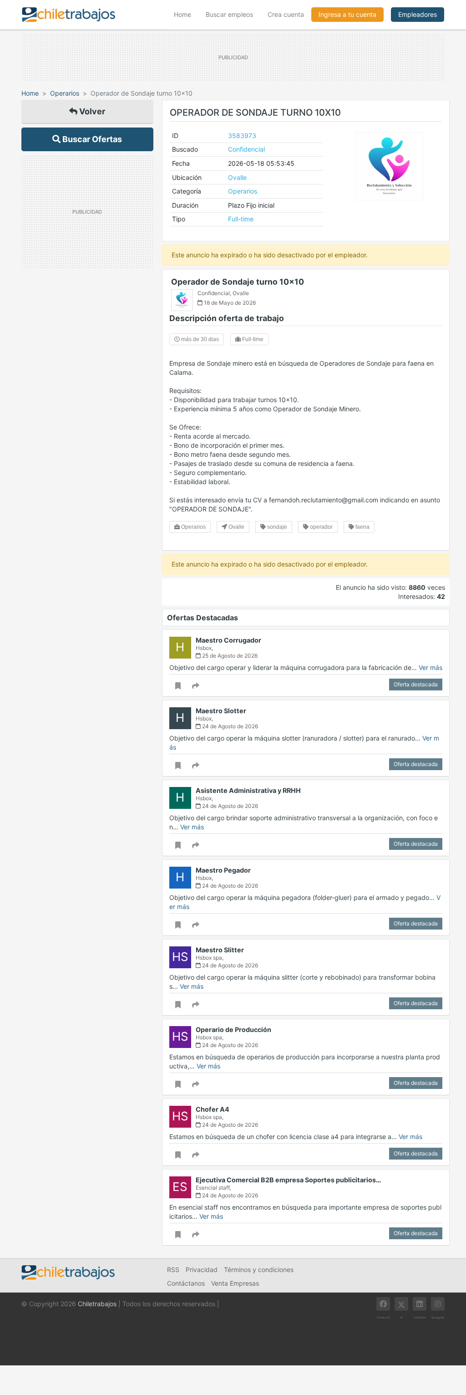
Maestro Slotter (221, 711)
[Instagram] (438, 1304)
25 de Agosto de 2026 (229, 655)
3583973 (242, 135)
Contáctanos (186, 1283)
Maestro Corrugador (228, 640)
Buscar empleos (229, 14)
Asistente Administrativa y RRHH (248, 790)
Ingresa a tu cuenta (347, 14)
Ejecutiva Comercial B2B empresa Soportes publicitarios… (288, 1180)
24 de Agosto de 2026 (229, 726)
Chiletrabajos (97, 1304)
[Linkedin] (419, 1304)
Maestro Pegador (223, 870)
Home (186, 14)
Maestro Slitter (220, 950)
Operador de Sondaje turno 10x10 (237, 281)
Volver (91, 111)
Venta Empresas (235, 1283)
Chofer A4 (212, 1109)
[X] (401, 1304)
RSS (173, 1269)
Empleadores (417, 14)
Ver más (430, 667)
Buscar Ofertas (91, 139)
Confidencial (246, 149)
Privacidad (202, 1269)
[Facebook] (383, 1304)
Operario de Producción (233, 1029)
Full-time (240, 219)
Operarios (64, 93)
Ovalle (237, 177)
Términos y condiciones (259, 1269)
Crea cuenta (286, 14)
